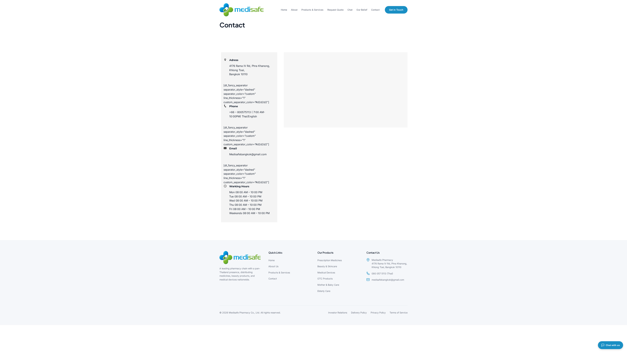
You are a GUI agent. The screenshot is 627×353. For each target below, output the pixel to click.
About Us (273, 266)
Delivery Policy (359, 312)
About (294, 9)
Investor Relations (337, 312)
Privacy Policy (378, 312)
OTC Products (325, 278)
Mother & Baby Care (328, 284)
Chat (350, 9)
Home (284, 9)
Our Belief (361, 9)
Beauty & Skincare (327, 266)
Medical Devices (326, 272)
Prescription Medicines (329, 260)
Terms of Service (399, 312)
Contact (375, 9)
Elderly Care (323, 291)
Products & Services (312, 9)
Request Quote (335, 9)
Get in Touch (396, 9)
